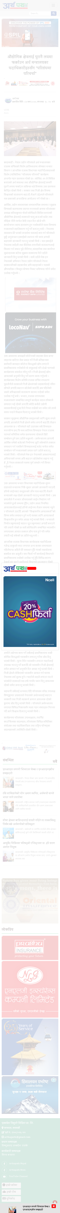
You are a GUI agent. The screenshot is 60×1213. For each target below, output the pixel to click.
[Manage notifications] (55, 1202)
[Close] (31, 568)
